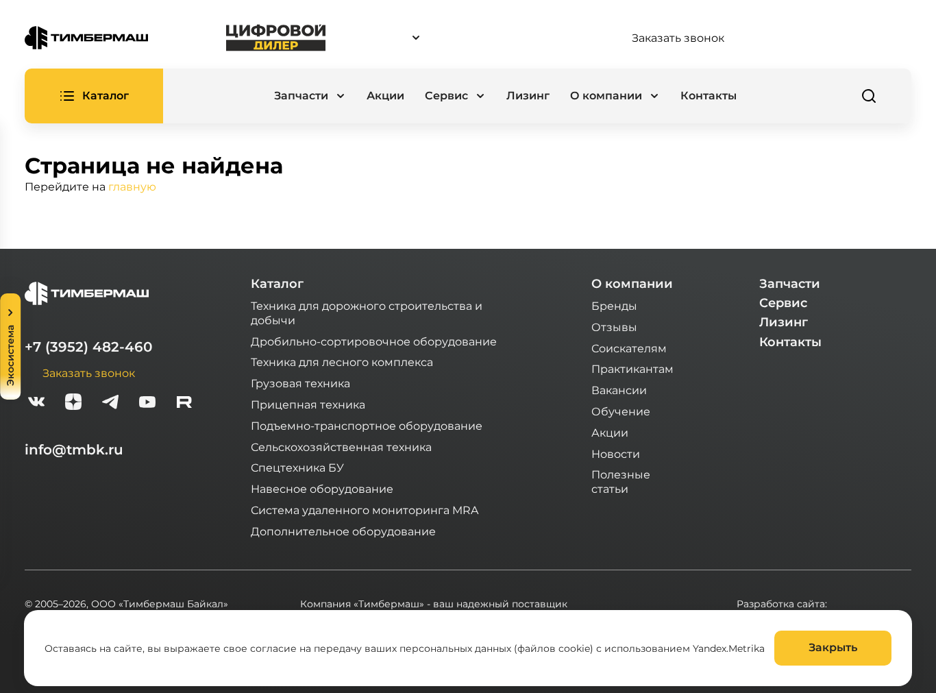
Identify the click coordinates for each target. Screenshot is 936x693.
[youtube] (147, 403)
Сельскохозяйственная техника (341, 446)
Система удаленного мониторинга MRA (364, 509)
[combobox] (479, 38)
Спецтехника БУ (297, 467)
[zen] (73, 403)
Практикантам (632, 368)
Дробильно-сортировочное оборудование (374, 341)
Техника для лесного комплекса (342, 361)
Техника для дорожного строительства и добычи (366, 312)
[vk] (36, 403)
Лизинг (528, 95)
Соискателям (629, 348)
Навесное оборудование (322, 488)
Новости (615, 453)
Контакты (708, 95)
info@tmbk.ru (74, 449)
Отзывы (614, 326)
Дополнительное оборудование (343, 531)
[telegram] (110, 403)
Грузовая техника (300, 383)
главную (132, 186)
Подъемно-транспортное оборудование (366, 425)
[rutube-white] (184, 403)
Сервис (783, 303)
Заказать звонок (678, 38)
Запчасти (789, 283)
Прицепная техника (308, 404)
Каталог (277, 283)
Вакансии (619, 389)
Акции (385, 95)
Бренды (614, 305)
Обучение (620, 411)
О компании (632, 283)
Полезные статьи (620, 481)
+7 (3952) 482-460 (88, 347)
